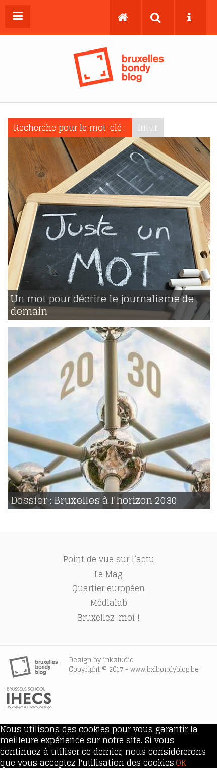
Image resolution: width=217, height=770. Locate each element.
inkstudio (118, 660)
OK (181, 763)
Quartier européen (108, 588)
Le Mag (108, 574)
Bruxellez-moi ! (109, 617)
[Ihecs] (29, 706)
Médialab (108, 603)
